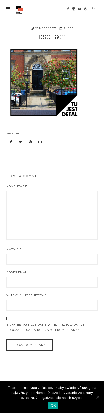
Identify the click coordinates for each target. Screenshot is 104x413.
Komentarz (18, 186)
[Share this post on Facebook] (10, 142)
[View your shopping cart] (93, 8)
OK (53, 405)
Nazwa (13, 249)
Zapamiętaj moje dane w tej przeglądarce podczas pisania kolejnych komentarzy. (45, 327)
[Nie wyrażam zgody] (97, 397)
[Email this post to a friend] (40, 142)
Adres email (18, 272)
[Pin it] (30, 142)
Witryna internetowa (26, 295)
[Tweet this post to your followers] (20, 142)
